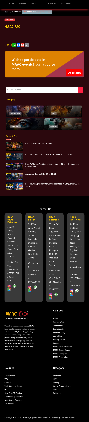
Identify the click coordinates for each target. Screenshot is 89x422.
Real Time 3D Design (13, 393)
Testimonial (58, 326)
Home (11, 4)
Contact (56, 343)
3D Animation (10, 376)
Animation (15, 113)
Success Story (59, 333)
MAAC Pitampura (54, 218)
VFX (53, 113)
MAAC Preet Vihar (75, 218)
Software (57, 393)
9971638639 (34, 282)
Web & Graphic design (13, 386)
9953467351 (55, 282)
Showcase (35, 4)
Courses (22, 4)
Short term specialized (14, 397)
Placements (66, 4)
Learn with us (50, 4)
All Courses (9, 404)
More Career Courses (13, 400)
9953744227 (34, 274)
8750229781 (13, 273)
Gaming (53, 126)
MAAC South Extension (12, 219)
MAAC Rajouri (31, 218)
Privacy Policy (59, 340)
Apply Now (31, 11)
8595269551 (55, 289)
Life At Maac (16, 11)
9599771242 (76, 285)
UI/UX (7, 390)
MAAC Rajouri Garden (61, 350)
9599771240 (76, 278)
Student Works (59, 322)
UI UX (55, 390)
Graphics (15, 126)
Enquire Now (74, 72)
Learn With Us (58, 329)
